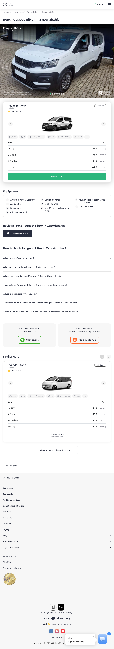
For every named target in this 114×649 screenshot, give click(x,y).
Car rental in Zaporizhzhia (26, 12)
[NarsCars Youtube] (63, 631)
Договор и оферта (12, 568)
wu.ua (63, 637)
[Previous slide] (10, 124)
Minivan (100, 106)
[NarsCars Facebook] (51, 631)
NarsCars (7, 12)
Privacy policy (9, 556)
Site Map (7, 562)
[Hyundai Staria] (57, 383)
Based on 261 (61, 624)
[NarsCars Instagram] (57, 631)
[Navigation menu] (110, 4)
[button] (50, 94)
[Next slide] (103, 124)
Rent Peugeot (10, 465)
